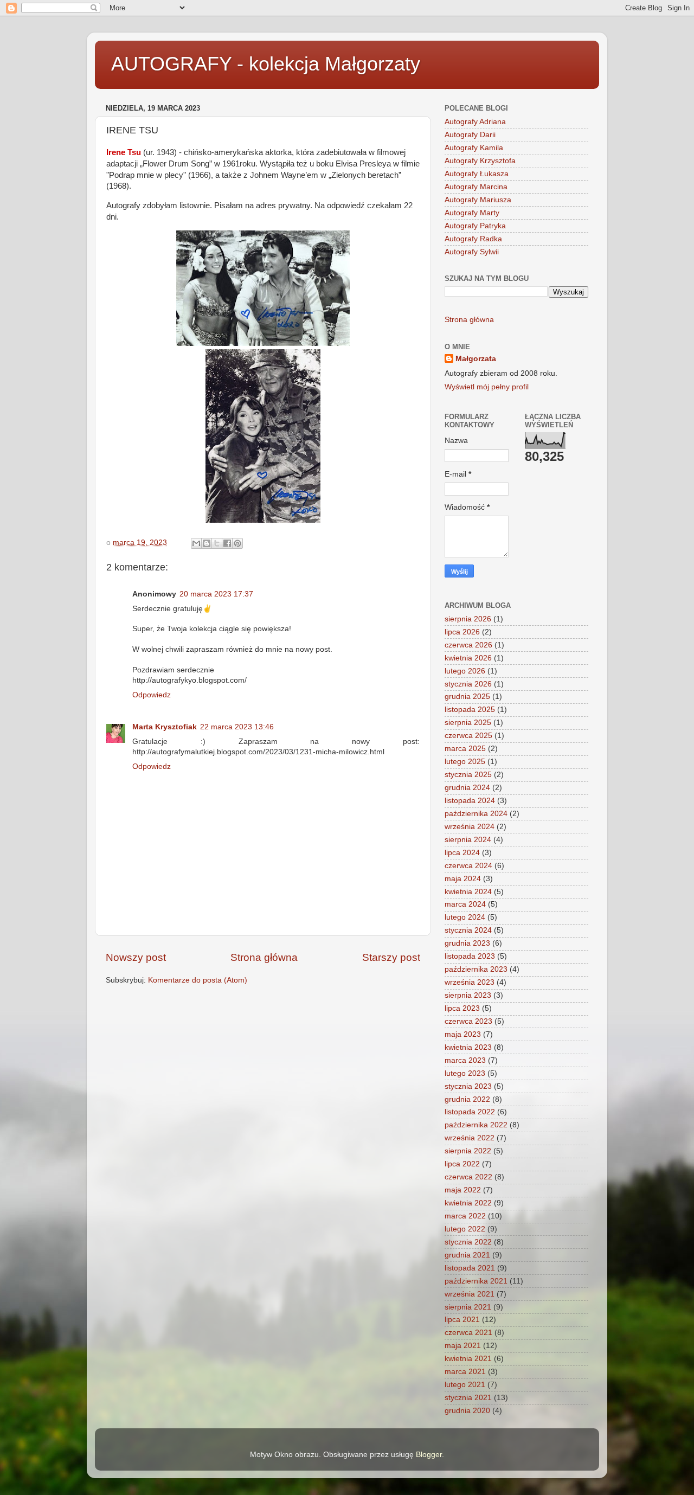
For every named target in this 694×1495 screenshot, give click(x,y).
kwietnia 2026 (468, 658)
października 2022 (476, 1125)
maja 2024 (463, 879)
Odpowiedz (151, 695)
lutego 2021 (465, 1385)
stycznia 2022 (468, 1242)
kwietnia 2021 (468, 1359)
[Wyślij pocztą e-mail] (196, 543)
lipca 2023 (462, 1008)
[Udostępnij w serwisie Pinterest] (237, 543)
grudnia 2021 (467, 1255)
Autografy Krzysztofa (480, 161)
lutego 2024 (465, 917)
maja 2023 (463, 1034)
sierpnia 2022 (468, 1151)
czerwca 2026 (468, 645)
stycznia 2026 (468, 684)
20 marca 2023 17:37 (216, 594)
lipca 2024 (462, 853)
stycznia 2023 (468, 1086)
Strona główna (264, 957)
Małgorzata (475, 359)
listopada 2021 (470, 1268)
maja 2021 (463, 1346)
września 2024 (469, 827)
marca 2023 (465, 1060)
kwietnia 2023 (468, 1047)
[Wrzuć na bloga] (206, 543)
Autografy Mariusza (478, 200)
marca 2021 (465, 1372)
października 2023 (476, 969)
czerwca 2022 (468, 1177)
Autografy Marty (472, 213)
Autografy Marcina (476, 187)
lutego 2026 (465, 671)
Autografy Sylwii (472, 252)
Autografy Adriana (475, 122)
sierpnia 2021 (468, 1307)
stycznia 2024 (468, 930)
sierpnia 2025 (468, 722)
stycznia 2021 (468, 1398)
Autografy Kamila (474, 148)
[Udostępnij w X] (216, 543)
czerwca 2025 (468, 736)
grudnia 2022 (467, 1099)
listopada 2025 (470, 709)
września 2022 (469, 1138)
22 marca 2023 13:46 (237, 727)
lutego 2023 (465, 1073)
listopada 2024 (470, 801)
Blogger (429, 1455)
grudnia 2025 (467, 696)
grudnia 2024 (467, 788)
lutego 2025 (465, 762)
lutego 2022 (465, 1229)
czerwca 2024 (468, 866)
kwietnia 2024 (468, 892)
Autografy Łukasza (477, 174)
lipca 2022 (462, 1164)
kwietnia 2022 (468, 1203)
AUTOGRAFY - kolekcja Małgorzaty (265, 64)
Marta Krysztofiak (164, 727)
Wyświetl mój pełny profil (487, 387)
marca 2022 (465, 1216)
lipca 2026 (462, 632)
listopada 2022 (470, 1112)
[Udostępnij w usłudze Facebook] (227, 543)
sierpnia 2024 (468, 840)
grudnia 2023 (467, 943)
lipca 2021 (462, 1320)
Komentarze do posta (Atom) (197, 980)
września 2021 (469, 1294)
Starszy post (391, 957)
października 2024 (476, 814)
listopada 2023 (470, 956)
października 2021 (476, 1281)
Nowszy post (136, 957)
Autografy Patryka (475, 226)
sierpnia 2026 (468, 619)
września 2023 (469, 982)
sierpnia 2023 (468, 995)
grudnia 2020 (467, 1411)
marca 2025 (465, 749)
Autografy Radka (473, 239)
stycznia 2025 (468, 775)
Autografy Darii (470, 135)
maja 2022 (463, 1190)
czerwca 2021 (468, 1333)
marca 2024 (465, 904)
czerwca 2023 (468, 1021)
